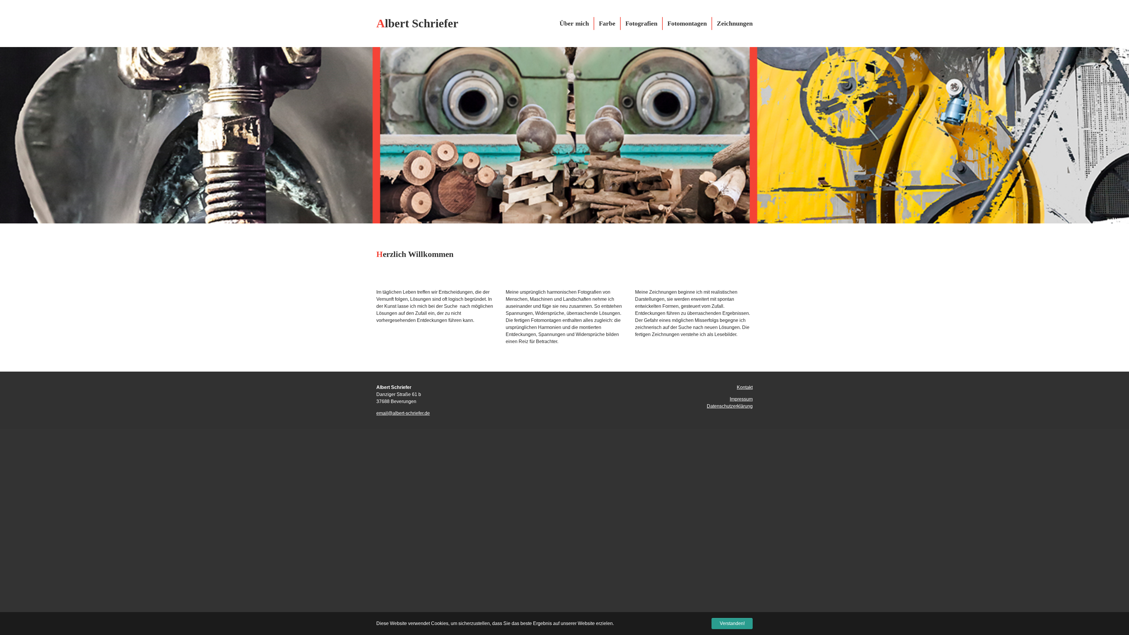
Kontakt (745, 387)
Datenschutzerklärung (730, 406)
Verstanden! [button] (732, 623)
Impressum (741, 399)
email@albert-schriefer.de (403, 413)
